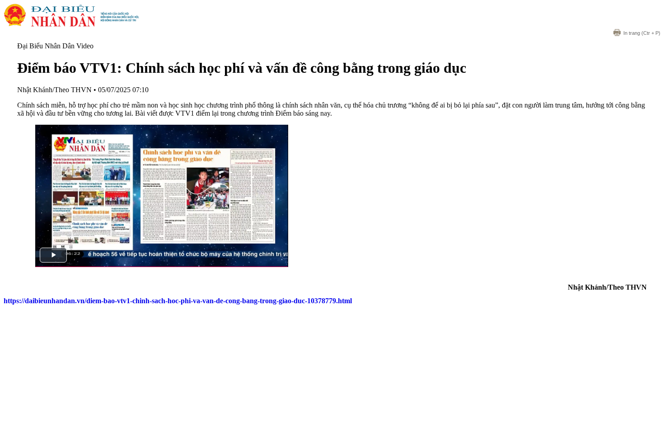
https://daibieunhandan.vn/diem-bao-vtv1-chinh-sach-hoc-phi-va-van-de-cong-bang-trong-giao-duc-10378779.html (178, 301)
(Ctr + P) (641, 33)
